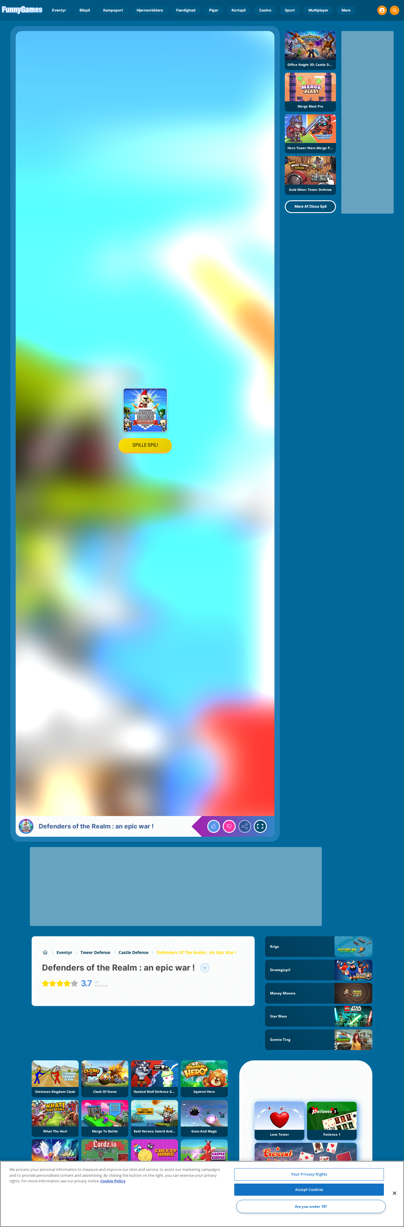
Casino (265, 10)
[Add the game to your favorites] (205, 968)
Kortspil (238, 10)
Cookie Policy (112, 1181)
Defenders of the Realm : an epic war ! (196, 952)
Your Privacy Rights (309, 1174)
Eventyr (59, 10)
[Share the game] (244, 826)
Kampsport (113, 10)
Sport (290, 10)
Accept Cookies (309, 1189)
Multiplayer (318, 10)
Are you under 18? (311, 1206)
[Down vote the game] (229, 826)
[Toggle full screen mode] (260, 826)
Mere (346, 10)
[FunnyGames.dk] (45, 952)
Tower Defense (95, 952)
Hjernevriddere (150, 10)
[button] (382, 10)
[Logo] (22, 10)
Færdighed (185, 10)
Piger (213, 10)
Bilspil (85, 10)
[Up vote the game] (213, 826)
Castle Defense (133, 952)
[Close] (394, 1193)
